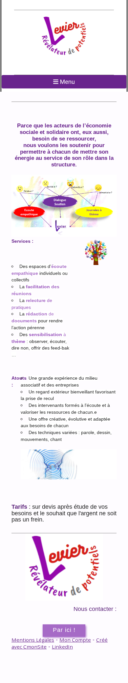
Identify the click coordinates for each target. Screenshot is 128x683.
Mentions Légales (32, 639)
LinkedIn (62, 646)
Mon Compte (75, 639)
